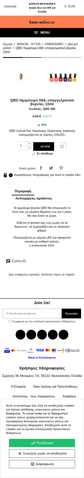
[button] (7, 21)
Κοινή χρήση (41, 168)
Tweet (51, 168)
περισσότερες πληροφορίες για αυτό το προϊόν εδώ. (42, 174)
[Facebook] (20, 335)
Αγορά (45, 146)
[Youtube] (42, 335)
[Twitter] (31, 335)
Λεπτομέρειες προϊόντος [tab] (33, 198)
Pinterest (61, 168)
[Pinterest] (63, 335)
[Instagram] (53, 335)
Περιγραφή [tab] (23, 191)
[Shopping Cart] (76, 21)
